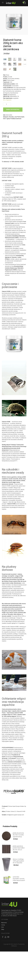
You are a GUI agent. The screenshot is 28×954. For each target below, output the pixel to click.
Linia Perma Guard (19, 117)
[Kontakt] (8, 937)
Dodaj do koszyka (12, 109)
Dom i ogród (6, 118)
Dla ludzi (11, 117)
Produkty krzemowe (15, 118)
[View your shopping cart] (24, 2)
